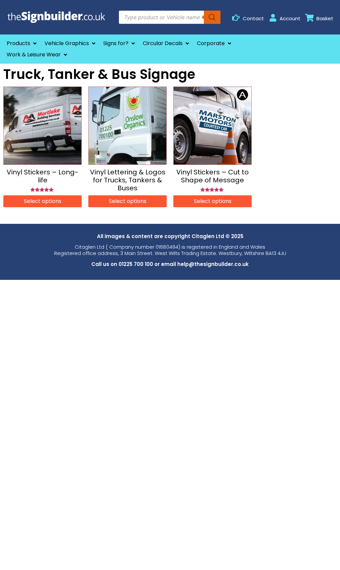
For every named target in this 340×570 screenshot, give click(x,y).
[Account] (273, 18)
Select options (42, 201)
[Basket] (309, 18)
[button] (22, 43)
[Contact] (236, 18)
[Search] (212, 17)
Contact (253, 18)
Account (290, 18)
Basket (324, 18)
